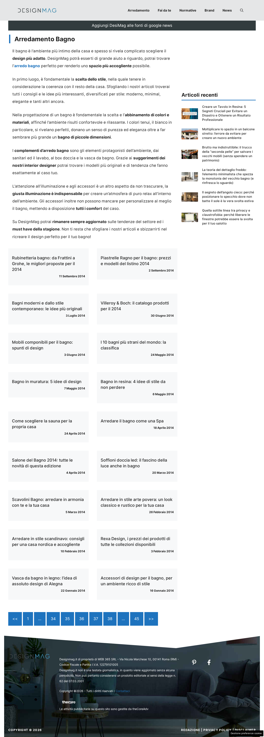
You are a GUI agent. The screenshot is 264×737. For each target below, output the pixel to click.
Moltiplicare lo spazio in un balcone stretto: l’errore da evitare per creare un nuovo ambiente (228, 133)
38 (109, 618)
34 (53, 618)
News (227, 10)
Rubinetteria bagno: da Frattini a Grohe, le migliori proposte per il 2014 (43, 263)
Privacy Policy (217, 730)
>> (151, 618)
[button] (242, 10)
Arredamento (139, 10)
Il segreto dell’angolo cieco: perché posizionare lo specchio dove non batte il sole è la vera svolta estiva (228, 196)
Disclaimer (245, 730)
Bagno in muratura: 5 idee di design (46, 381)
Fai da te (164, 10)
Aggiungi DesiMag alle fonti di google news (132, 25)
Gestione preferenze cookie (246, 733)
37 (95, 618)
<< (15, 618)
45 (136, 618)
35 (67, 618)
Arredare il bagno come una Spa (132, 420)
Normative (187, 10)
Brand (209, 10)
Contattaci (123, 691)
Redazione (190, 730)
